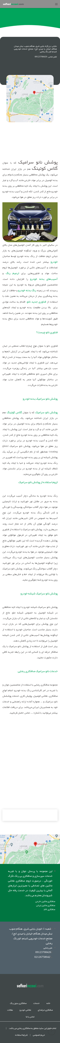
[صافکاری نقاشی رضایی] (30, 849)
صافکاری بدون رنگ (18, 1003)
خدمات (36, 1003)
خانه (48, 1003)
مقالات (10, 1010)
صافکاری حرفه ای (45, 1010)
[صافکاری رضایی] (13, 4)
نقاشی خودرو (25, 1010)
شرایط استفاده (21, 1035)
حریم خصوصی (39, 1035)
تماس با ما (30, 1017)
